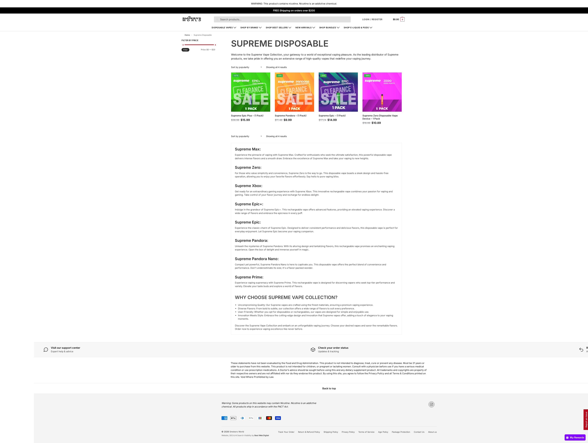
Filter (185, 50)
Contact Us (419, 432)
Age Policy (383, 432)
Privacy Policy (348, 432)
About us (432, 432)
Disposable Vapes (222, 27)
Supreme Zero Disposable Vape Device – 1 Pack (380, 117)
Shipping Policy (331, 432)
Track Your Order (286, 432)
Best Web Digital (261, 435)
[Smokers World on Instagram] (431, 404)
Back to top (329, 388)
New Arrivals (303, 27)
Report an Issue (586, 419)
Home (187, 35)
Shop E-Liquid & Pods (356, 27)
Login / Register (372, 19)
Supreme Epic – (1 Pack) (332, 115)
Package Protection (401, 432)
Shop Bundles (327, 27)
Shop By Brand (249, 27)
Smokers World (237, 431)
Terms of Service (366, 432)
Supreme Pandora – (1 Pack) (291, 115)
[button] (399, 19)
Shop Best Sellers (277, 27)
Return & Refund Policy (309, 432)
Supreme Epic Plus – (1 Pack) (247, 115)
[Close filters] (216, 40)
